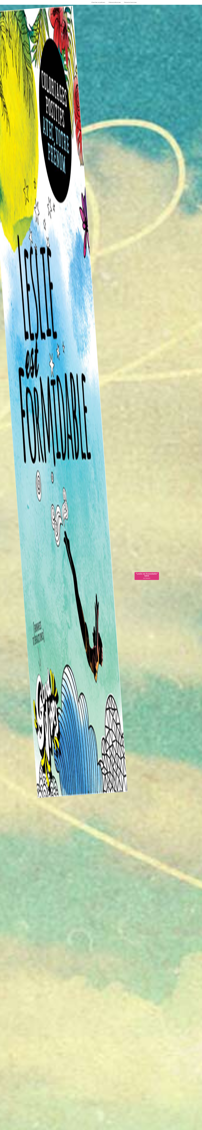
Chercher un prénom (98, 2)
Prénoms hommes (130, 2)
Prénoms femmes (115, 2)
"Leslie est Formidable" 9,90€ (147, 576)
